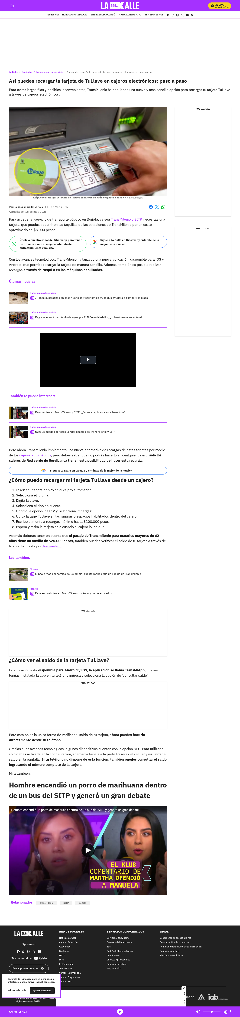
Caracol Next (66, 981)
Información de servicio (49, 72)
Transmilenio (52, 546)
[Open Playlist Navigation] (230, 1011)
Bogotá (34, 588)
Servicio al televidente (118, 938)
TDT (109, 947)
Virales (34, 569)
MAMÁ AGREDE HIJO (130, 15)
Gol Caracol (65, 947)
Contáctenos (113, 955)
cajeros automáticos (34, 455)
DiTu (61, 960)
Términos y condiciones (171, 955)
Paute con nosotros (116, 964)
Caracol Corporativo (69, 977)
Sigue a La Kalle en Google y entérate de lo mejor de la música (91, 470)
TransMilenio (46, 902)
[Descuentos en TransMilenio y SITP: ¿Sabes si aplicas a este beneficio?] (18, 413)
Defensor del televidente (119, 942)
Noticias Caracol (67, 938)
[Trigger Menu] (12, 6)
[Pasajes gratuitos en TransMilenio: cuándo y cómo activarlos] (18, 594)
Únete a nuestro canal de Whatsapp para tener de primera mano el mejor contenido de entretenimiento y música (51, 244)
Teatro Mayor (66, 968)
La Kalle (13, 72)
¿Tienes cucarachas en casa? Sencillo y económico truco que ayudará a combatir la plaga (91, 297)
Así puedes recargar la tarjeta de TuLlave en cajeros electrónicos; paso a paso (109, 72)
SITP (66, 902)
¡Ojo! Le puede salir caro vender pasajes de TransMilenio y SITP (75, 431)
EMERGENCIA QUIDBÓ (103, 15)
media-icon (120, 1011)
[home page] (120, 5)
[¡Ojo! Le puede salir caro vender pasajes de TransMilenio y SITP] (18, 432)
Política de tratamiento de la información (181, 947)
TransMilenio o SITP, (127, 219)
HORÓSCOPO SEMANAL (74, 15)
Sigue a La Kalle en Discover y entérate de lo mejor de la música (129, 242)
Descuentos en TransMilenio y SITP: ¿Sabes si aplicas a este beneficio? (80, 412)
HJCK (62, 955)
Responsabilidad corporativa (174, 942)
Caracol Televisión (68, 942)
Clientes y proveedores (118, 960)
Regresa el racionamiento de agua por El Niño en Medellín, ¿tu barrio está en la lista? (88, 317)
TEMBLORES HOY (154, 15)
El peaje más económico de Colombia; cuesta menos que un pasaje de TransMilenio (88, 573)
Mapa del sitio (114, 968)
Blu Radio (64, 951)
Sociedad (27, 72)
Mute (198, 1012)
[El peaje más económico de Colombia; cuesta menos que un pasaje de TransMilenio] (18, 574)
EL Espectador (66, 964)
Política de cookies (169, 951)
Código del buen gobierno (120, 951)
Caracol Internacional (70, 973)
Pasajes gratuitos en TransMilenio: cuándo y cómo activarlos (73, 593)
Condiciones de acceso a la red (175, 938)
